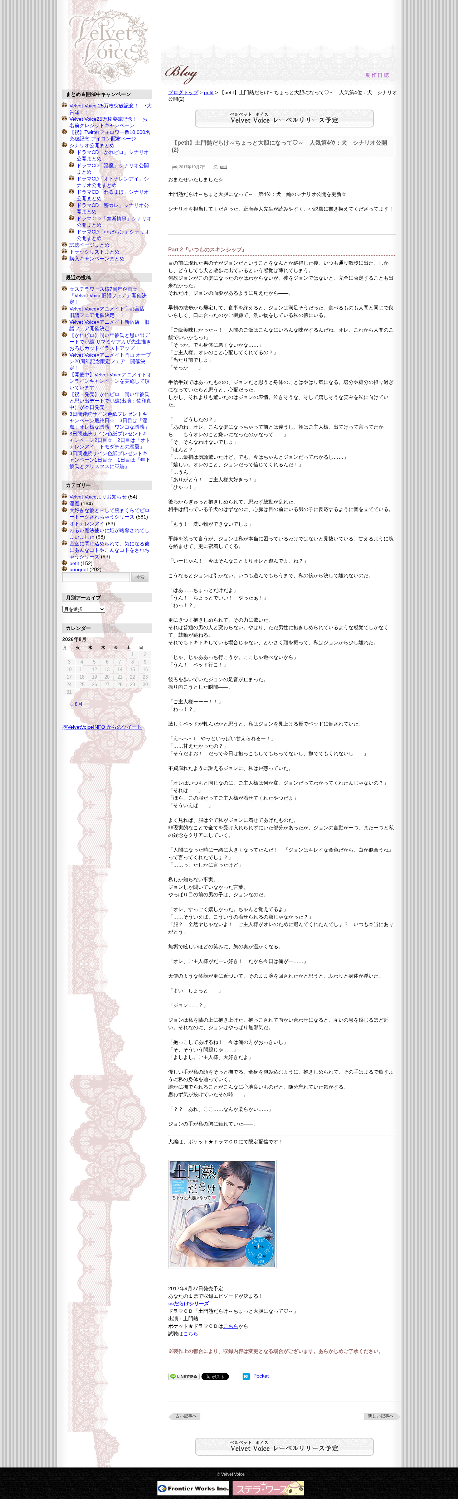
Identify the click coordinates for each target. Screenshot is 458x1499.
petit (209, 92)
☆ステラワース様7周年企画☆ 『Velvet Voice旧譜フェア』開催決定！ (108, 295)
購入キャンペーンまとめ (97, 258)
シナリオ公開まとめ (91, 145)
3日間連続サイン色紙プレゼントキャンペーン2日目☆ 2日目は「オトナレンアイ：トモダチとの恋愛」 (109, 440)
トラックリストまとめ (94, 252)
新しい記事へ (381, 1415)
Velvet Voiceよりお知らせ (98, 497)
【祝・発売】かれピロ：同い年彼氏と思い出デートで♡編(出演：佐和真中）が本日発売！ (110, 400)
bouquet (78, 569)
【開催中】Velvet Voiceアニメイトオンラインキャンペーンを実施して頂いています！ (110, 381)
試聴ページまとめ (89, 245)
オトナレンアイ (86, 523)
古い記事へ (186, 1415)
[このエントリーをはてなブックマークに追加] (246, 1376)
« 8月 (76, 704)
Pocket (261, 1376)
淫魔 (74, 503)
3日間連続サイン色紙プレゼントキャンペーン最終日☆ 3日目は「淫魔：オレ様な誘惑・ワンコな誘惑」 (109, 420)
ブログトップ (183, 92)
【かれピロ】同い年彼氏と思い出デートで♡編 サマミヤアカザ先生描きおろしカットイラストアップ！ (110, 341)
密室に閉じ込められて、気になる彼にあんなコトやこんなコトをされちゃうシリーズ (109, 550)
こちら (230, 1326)
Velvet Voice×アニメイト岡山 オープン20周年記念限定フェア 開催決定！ (110, 361)
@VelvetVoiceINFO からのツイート (102, 727)
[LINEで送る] (184, 1376)
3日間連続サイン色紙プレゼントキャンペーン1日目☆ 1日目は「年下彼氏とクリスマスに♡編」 (109, 459)
